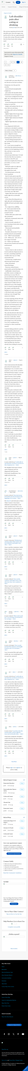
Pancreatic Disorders (8, 783)
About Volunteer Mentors (7, 975)
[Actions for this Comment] (22, 348)
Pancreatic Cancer (8, 808)
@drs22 (15, 457)
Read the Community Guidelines (12, 873)
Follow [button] (22, 783)
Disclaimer (4, 980)
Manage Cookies (19, 1060)
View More (14, 761)
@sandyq (16, 641)
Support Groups (12, 7)
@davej (14, 726)
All (24, 780)
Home (3, 7)
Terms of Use (4, 1060)
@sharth (15, 360)
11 (11, 62)
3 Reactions (6, 48)
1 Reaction (7, 600)
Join (18, 2)
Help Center (4, 983)
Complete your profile (14, 927)
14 (21, 62)
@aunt (14, 672)
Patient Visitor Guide (6, 1005)
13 (18, 62)
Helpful (8, 45)
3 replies (6, 354)
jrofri (15, 27)
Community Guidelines (6, 978)
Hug (12, 45)
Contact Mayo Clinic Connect (8, 986)
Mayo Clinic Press (5, 1003)
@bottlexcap (18, 75)
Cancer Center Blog (6, 997)
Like (4, 45)
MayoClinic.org (5, 1049)
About (3, 966)
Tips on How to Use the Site (14, 914)
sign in (12, 767)
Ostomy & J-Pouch (8, 828)
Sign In (23, 2)
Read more (14, 903)
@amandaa (20, 490)
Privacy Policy (12, 1060)
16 (8, 65)
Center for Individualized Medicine (9, 1000)
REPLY (6, 352)
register (18, 767)
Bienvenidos (14, 948)
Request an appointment (14, 853)
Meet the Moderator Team (7, 972)
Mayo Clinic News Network (7, 1016)
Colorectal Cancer (8, 796)
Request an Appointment (14, 1025)
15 (5, 65)
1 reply (6, 451)
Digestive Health (7, 13)
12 (14, 62)
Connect (7, 2)
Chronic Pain (6, 802)
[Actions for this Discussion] (23, 44)
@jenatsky (16, 611)
